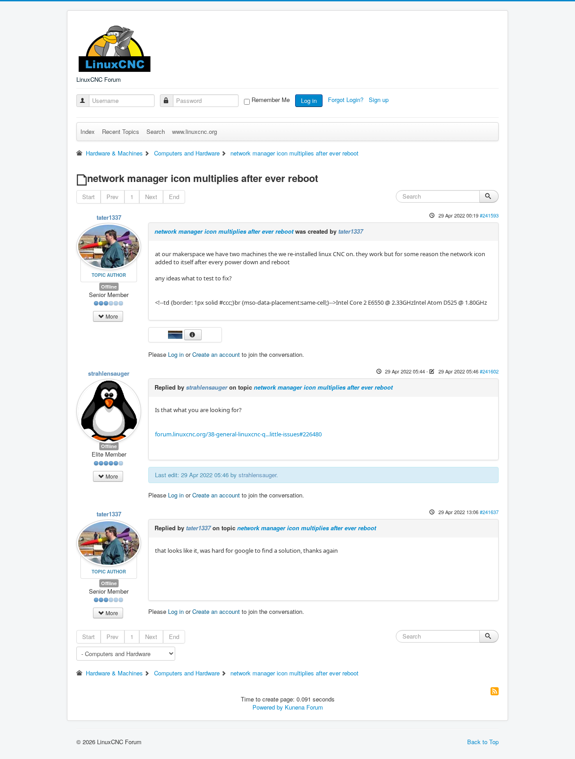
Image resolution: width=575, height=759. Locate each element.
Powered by (267, 707)
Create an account (216, 354)
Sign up (379, 99)
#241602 (489, 371)
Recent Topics (120, 131)
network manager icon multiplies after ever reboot (224, 231)
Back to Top (483, 741)
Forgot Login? (346, 99)
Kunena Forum (304, 707)
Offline (109, 286)
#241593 (489, 215)
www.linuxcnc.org (194, 131)
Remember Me (271, 100)
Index (87, 131)
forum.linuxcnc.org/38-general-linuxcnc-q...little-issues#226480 (238, 434)
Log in (309, 100)
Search (155, 131)
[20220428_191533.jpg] (176, 333)
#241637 (489, 511)
